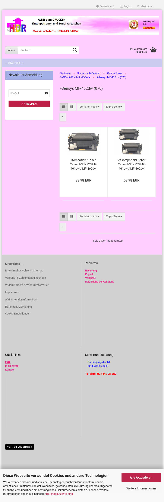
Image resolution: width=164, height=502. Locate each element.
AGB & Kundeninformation (21, 299)
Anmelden (29, 103)
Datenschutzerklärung (59, 493)
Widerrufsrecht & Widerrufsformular (26, 285)
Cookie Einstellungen (17, 313)
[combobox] (89, 107)
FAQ (7, 362)
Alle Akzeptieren (141, 477)
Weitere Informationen (141, 488)
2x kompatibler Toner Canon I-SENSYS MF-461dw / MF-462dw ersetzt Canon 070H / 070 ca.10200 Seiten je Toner (131, 164)
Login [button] (126, 6)
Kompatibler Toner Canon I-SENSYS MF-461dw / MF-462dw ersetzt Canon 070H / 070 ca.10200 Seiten (83, 164)
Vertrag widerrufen (19, 446)
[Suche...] (75, 50)
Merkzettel (145, 6)
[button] (105, 6)
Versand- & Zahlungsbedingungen (25, 277)
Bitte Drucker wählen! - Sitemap (24, 270)
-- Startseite (14, 63)
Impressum (12, 292)
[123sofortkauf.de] (82, 26)
